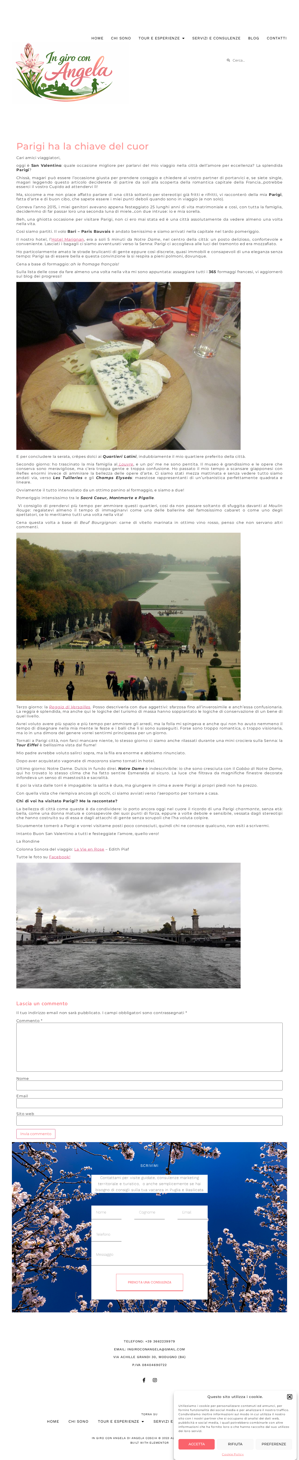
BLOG (253, 38)
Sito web (25, 1114)
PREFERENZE (274, 1444)
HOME (97, 38)
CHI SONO (121, 38)
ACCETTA (197, 1444)
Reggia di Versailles (69, 707)
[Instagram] (155, 1380)
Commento (29, 1021)
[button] (289, 1396)
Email (22, 1096)
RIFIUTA (235, 1444)
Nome (22, 1079)
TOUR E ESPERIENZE (159, 38)
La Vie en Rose (89, 849)
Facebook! (59, 857)
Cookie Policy (233, 1454)
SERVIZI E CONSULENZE (216, 38)
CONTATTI (277, 38)
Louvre (125, 464)
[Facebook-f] (144, 1380)
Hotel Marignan (67, 239)
